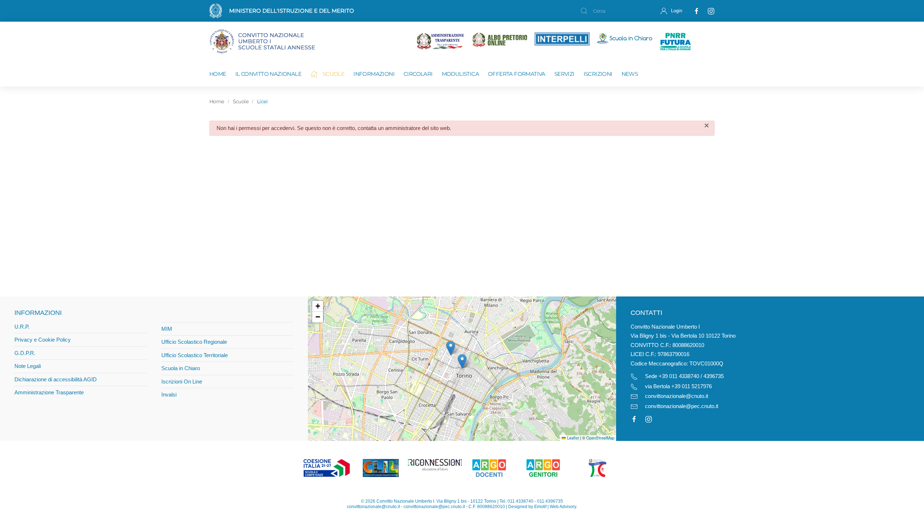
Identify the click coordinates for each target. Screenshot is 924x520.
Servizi (564, 73)
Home (217, 73)
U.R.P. (22, 327)
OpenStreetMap (600, 438)
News (630, 73)
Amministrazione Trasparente (49, 392)
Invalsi (168, 394)
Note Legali (27, 366)
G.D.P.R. (24, 353)
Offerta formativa (516, 73)
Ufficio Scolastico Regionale (194, 342)
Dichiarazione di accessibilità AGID (55, 379)
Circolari (418, 73)
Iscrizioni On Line (181, 381)
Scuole (333, 73)
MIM (166, 329)
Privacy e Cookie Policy (42, 340)
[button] (462, 361)
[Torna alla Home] (268, 41)
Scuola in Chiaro (180, 368)
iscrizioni (598, 73)
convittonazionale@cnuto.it (676, 396)
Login (676, 10)
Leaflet (572, 438)
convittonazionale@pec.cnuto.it (681, 406)
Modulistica (460, 73)
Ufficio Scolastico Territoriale (194, 355)
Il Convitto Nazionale (268, 73)
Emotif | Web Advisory (555, 506)
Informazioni (374, 73)
